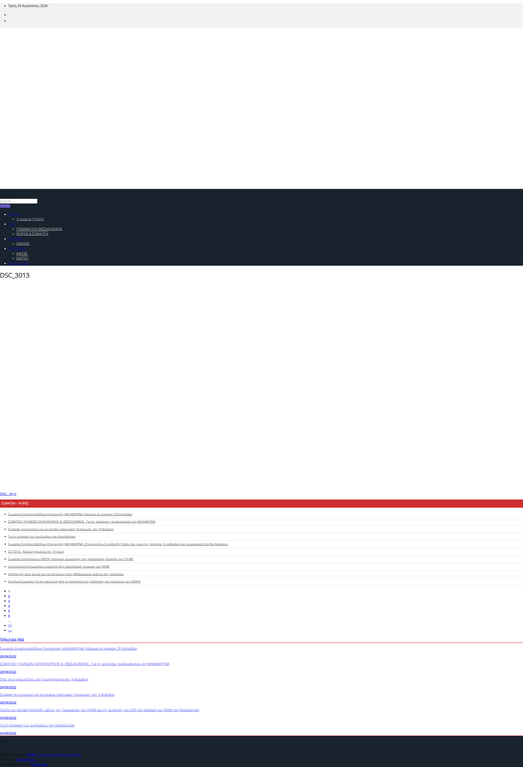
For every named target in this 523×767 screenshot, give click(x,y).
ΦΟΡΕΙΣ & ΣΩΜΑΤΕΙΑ (32, 234)
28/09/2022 (8, 656)
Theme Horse (26, 759)
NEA (11, 224)
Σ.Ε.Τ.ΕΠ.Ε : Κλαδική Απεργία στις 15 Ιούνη (36, 552)
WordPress (39, 764)
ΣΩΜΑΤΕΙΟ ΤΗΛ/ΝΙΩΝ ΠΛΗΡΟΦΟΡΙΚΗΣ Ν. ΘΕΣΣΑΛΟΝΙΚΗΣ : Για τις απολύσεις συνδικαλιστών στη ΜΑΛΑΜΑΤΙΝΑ (81, 522)
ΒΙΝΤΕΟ (22, 258)
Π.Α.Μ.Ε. (14, 214)
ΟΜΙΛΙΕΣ (22, 243)
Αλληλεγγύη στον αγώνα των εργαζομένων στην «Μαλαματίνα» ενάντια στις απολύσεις (66, 574)
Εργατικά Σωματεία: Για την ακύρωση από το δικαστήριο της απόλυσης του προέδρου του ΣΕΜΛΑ (74, 581)
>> (10, 630)
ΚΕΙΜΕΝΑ (15, 238)
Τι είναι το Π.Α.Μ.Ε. (30, 219)
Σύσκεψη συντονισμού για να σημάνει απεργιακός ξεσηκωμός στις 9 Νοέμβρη (61, 529)
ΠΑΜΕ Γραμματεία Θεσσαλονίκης (54, 754)
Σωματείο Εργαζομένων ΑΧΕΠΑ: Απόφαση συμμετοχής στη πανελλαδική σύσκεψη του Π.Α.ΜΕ (70, 559)
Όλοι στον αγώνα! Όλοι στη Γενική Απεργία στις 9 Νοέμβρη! (44, 679)
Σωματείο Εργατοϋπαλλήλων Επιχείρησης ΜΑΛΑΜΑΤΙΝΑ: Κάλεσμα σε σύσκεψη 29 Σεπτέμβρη (70, 514)
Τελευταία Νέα (12, 639)
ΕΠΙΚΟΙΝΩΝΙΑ (19, 263)
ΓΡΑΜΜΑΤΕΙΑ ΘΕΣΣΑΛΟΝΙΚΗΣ (39, 229)
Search (5, 196)
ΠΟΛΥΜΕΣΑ (17, 248)
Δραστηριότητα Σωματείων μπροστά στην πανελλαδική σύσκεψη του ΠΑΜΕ (59, 567)
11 (10, 625)
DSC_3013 (8, 494)
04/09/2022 (8, 717)
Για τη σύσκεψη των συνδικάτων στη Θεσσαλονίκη (42, 536)
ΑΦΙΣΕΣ (22, 253)
